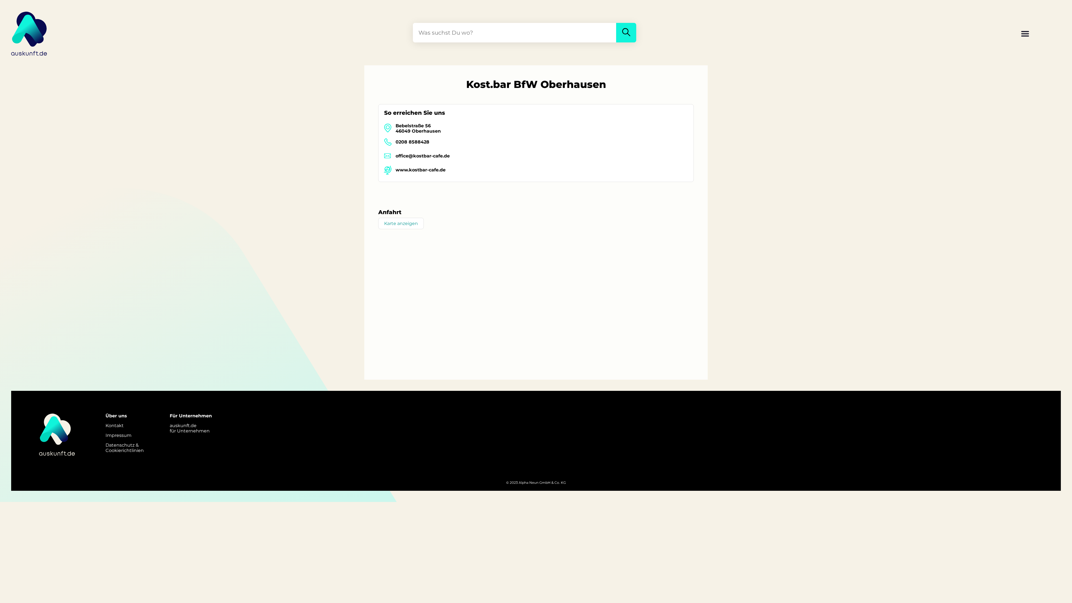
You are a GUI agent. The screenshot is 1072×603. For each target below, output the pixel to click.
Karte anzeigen (401, 223)
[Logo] (29, 32)
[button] (1025, 34)
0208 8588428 (412, 142)
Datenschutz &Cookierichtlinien (125, 447)
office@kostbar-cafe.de (423, 156)
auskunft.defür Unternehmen (190, 428)
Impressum (118, 435)
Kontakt (115, 425)
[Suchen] (626, 32)
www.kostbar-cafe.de (421, 170)
